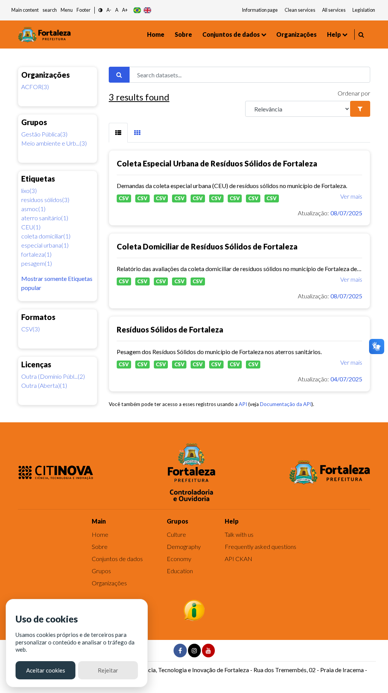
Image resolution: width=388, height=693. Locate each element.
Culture (176, 534)
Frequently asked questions (260, 546)
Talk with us (239, 534)
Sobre (183, 34)
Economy (179, 558)
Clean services (300, 10)
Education (180, 570)
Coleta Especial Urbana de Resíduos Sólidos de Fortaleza (217, 163)
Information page (260, 10)
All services (334, 10)
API (243, 404)
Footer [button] (84, 10)
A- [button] (108, 10)
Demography (184, 546)
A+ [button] (125, 10)
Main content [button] (25, 10)
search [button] (49, 10)
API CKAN (238, 558)
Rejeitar (108, 670)
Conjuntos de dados (231, 34)
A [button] (116, 10)
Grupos (101, 570)
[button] (101, 10)
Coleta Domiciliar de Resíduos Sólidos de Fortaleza (207, 246)
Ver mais (351, 196)
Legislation (363, 10)
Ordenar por (354, 93)
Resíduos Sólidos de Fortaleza (170, 329)
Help (334, 34)
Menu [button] (67, 10)
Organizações (296, 34)
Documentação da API (285, 404)
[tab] (118, 133)
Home (155, 34)
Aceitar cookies (45, 670)
